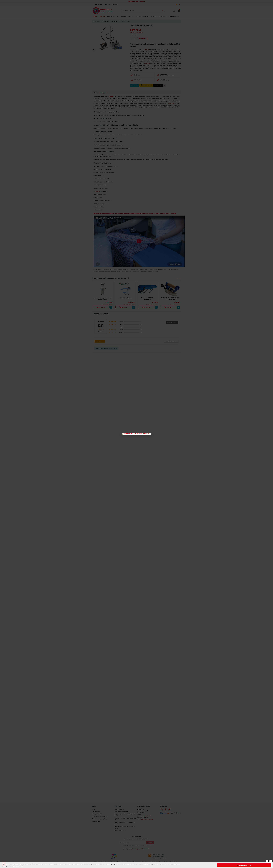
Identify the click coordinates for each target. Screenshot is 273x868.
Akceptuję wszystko (244, 865)
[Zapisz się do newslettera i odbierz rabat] (136, 434)
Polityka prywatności (7, 866)
